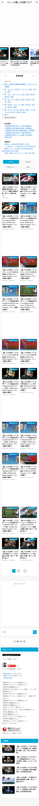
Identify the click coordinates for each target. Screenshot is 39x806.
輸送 (30, 89)
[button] (1, 53)
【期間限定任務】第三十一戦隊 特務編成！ (18, 126)
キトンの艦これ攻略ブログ (19, 2)
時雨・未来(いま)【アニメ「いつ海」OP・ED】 (20, 153)
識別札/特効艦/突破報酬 (17, 84)
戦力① (17, 89)
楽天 (27, 144)
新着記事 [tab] (11, 162)
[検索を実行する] (35, 632)
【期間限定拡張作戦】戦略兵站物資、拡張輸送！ (20, 130)
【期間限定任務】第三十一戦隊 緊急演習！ (18, 133)
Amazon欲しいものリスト (12, 673)
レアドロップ (30, 84)
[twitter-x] (14, 641)
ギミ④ (7, 112)
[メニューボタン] (2, 2)
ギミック (11, 89)
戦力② (7, 97)
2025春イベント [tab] (11, 167)
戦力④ (10, 107)
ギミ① (10, 110)
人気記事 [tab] (27, 162)
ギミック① (11, 94)
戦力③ (19, 112)
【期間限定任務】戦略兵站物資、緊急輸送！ (19, 128)
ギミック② (20, 94)
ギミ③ (32, 110)
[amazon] (21, 641)
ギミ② (16, 110)
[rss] (24, 641)
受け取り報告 (8, 678)
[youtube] (18, 641)
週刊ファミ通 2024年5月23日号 (15, 144)
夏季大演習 (8, 137)
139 (25, 571)
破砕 (9, 91)
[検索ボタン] (36, 2)
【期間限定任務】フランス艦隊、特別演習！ (19, 135)
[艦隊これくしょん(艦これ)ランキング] (11, 731)
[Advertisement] (19, 25)
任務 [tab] (28, 167)
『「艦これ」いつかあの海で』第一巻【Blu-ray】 (20, 146)
